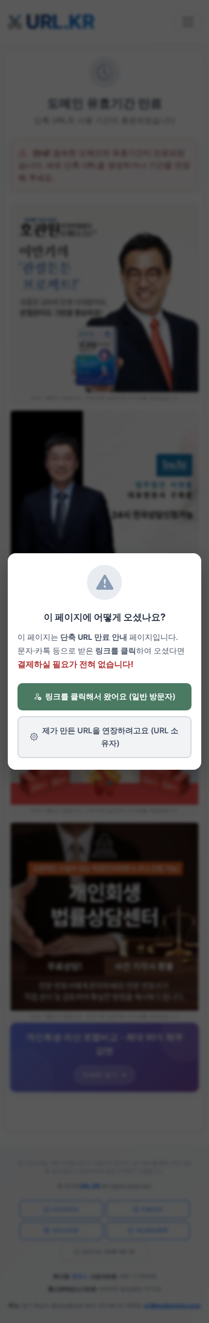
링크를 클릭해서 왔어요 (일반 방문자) (110, 696)
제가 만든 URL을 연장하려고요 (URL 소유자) (110, 736)
